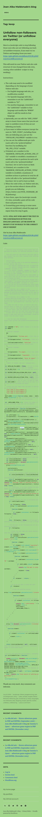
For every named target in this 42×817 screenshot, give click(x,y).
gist (17, 698)
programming (29, 694)
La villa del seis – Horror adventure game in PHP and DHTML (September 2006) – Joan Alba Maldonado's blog (21, 721)
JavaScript (16, 694)
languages (35, 698)
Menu (6, 12)
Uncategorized (8, 696)
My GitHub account (10, 799)
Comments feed (11, 777)
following (12, 698)
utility (15, 696)
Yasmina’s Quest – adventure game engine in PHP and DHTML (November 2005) (21, 726)
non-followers (7, 700)
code (20, 696)
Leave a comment (24, 702)
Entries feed (9, 775)
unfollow (6, 702)
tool (35, 694)
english (30, 696)
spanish (29, 700)
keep (29, 698)
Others (22, 694)
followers (6, 698)
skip (14, 700)
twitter (34, 700)
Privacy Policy (26, 811)
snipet (24, 700)
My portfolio (8, 794)
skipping (18, 700)
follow (35, 696)
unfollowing (13, 702)
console (24, 696)
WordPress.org (11, 780)
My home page (9, 789)
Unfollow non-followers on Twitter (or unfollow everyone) (19, 36)
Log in (7, 772)
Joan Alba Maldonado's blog (19, 6)
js (26, 698)
